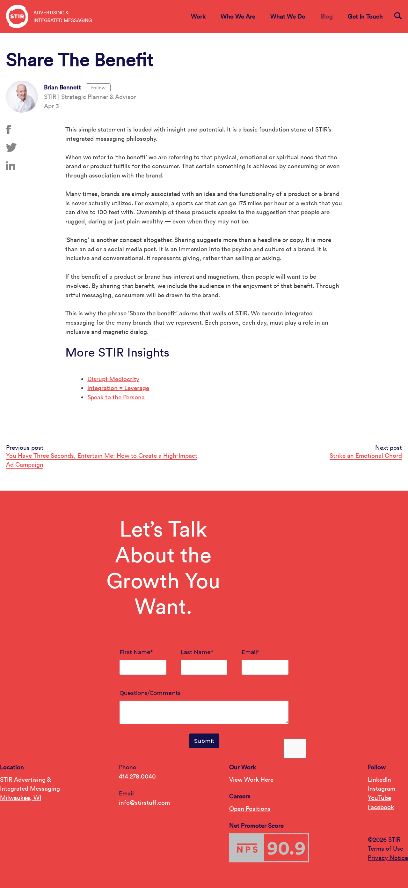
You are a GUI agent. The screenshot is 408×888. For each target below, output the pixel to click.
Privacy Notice (388, 858)
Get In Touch (365, 16)
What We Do (287, 16)
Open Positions (250, 808)
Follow (98, 88)
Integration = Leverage (118, 388)
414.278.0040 (137, 776)
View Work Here (251, 779)
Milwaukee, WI (20, 797)
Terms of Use (385, 848)
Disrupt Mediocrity (113, 379)
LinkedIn (379, 779)
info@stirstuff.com (144, 802)
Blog (327, 16)
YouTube (379, 797)
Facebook (381, 807)
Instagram (381, 788)
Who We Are (238, 16)
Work (198, 16)
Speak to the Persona (116, 397)
